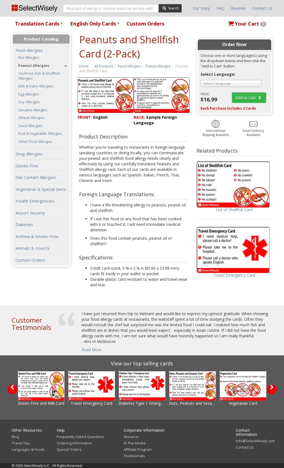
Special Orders (69, 449)
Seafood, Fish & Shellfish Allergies (39, 76)
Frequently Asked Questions (80, 436)
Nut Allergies (28, 57)
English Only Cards (95, 25)
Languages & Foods (28, 449)
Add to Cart (246, 97)
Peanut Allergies (158, 66)
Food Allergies (129, 66)
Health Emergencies (35, 201)
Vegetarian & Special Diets (41, 189)
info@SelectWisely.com (255, 440)
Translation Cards (40, 25)
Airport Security (30, 213)
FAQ (220, 8)
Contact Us (262, 8)
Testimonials (134, 455)
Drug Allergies (29, 153)
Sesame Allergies (32, 110)
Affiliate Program (138, 449)
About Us (131, 436)
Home (84, 66)
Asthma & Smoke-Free (37, 236)
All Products (103, 66)
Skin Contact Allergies (36, 177)
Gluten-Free (27, 165)
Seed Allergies (30, 125)
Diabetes (24, 224)
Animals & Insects (32, 248)
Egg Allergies (28, 94)
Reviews (238, 8)
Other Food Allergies (35, 141)
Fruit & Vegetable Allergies (40, 133)
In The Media (134, 443)
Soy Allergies (29, 102)
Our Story (201, 8)
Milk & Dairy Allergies (35, 86)
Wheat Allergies (31, 117)
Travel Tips (21, 443)
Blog (15, 436)
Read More (92, 349)
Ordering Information (74, 443)
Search (173, 8)
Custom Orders (145, 23)
